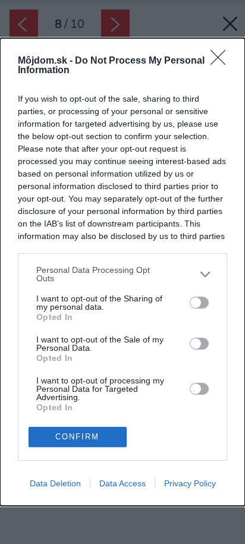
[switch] (199, 303)
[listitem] (122, 274)
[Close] (222, 61)
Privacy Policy (190, 483)
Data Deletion (55, 483)
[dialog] (122, 272)
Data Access (122, 483)
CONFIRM (77, 436)
